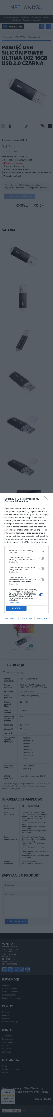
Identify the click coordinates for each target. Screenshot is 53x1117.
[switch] (41, 558)
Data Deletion (10, 618)
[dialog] (26, 558)
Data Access (26, 618)
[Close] (47, 499)
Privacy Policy (43, 618)
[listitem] (26, 551)
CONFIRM (16, 608)
